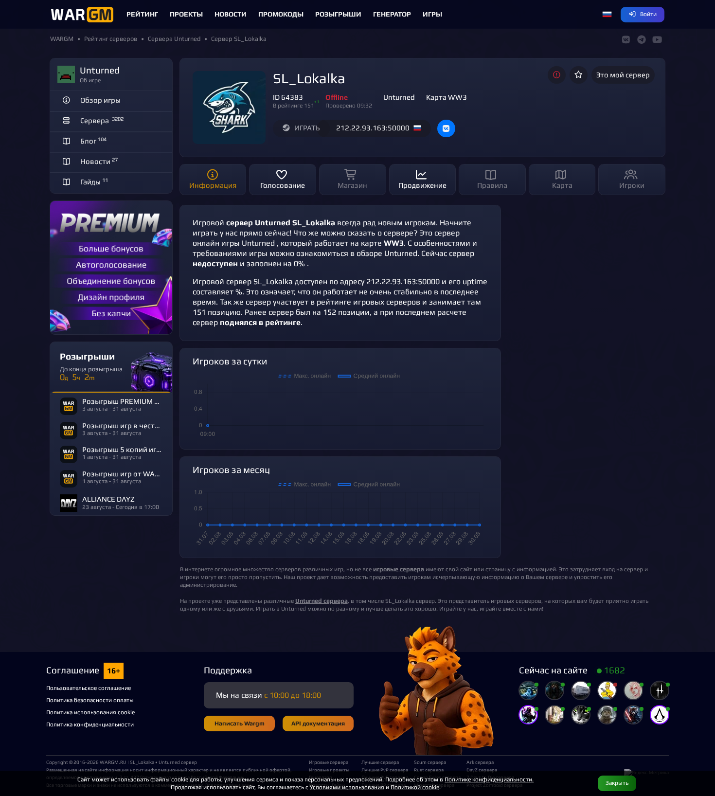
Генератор (392, 14)
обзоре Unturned (387, 253)
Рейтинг (142, 14)
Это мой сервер (623, 75)
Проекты (186, 14)
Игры (432, 14)
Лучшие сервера (380, 762)
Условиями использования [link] (347, 787)
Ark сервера (480, 762)
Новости (230, 14)
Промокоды (281, 14)
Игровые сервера (328, 762)
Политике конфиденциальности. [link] (489, 779)
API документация (318, 723)
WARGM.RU (113, 762)
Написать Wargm (239, 723)
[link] (321, 600)
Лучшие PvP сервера (383, 770)
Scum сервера (430, 762)
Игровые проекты (329, 770)
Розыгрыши (338, 14)
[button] (607, 14)
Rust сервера (429, 770)
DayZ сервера (481, 770)
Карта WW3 (446, 97)
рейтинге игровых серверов (368, 302)
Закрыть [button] (617, 782)
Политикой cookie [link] (415, 787)
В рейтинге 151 (293, 105)
